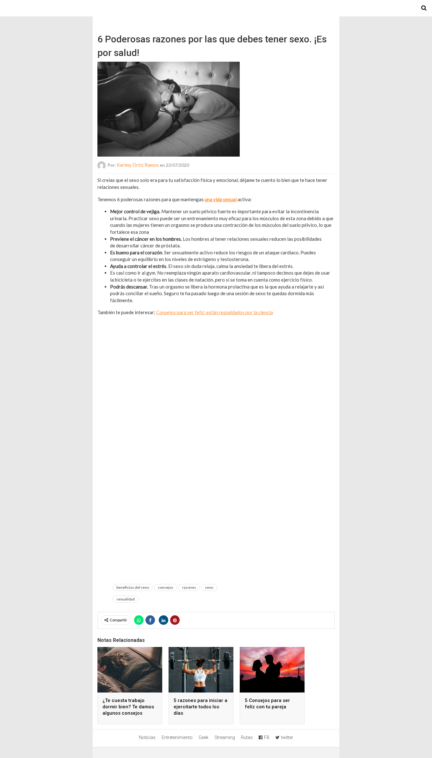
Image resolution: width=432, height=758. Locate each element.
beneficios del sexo (132, 587)
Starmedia (216, 8)
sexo (209, 587)
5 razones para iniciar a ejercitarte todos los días (200, 707)
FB (266, 737)
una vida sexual (221, 199)
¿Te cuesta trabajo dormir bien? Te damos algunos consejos (128, 707)
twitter (287, 737)
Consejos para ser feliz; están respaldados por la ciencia (214, 312)
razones (189, 587)
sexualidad (125, 599)
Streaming (224, 737)
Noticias (147, 737)
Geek (203, 737)
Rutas (247, 737)
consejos (165, 587)
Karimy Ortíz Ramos (138, 165)
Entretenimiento (177, 737)
